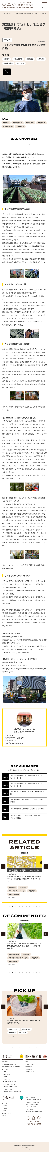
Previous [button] (3, 866)
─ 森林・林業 (6, 1074)
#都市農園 (22, 887)
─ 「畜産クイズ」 (7, 1089)
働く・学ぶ (5, 1069)
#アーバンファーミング (17, 891)
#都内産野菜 (18, 59)
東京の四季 (28, 1067)
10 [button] (40, 906)
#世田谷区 (20, 63)
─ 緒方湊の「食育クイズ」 (9, 1086)
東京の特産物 (31, 1097)
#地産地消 (40, 59)
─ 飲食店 (4, 1110)
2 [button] (12, 906)
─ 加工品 (4, 1106)
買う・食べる (6, 1103)
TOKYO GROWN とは (33, 1102)
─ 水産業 (4, 1077)
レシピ (4, 1115)
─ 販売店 (4, 1108)
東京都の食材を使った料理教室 (11, 1067)
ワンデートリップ (30, 1064)
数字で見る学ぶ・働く (33, 1104)
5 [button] (23, 906)
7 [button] (29, 906)
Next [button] (46, 866)
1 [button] (9, 906)
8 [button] (33, 906)
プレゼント (30, 1109)
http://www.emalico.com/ (14, 743)
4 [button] (19, 906)
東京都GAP (5, 1062)
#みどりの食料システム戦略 (18, 958)
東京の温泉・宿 (29, 1072)
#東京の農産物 (14, 894)
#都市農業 (29, 59)
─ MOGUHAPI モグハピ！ (9, 1084)
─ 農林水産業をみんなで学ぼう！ (11, 1091)
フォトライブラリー (32, 1107)
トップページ (6, 13)
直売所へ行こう (6, 1113)
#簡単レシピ (26, 1029)
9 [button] (36, 906)
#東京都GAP (13, 961)
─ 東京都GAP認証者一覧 (9, 1064)
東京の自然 (28, 1069)
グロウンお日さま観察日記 (34, 1111)
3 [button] (16, 906)
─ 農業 (4, 1072)
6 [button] (26, 906)
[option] (24, 877)
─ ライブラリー (6, 1079)
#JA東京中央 (8, 63)
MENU (44, 6)
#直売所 (6, 59)
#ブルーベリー (14, 1029)
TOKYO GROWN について (34, 1100)
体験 (26, 1062)
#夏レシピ (22, 1033)
